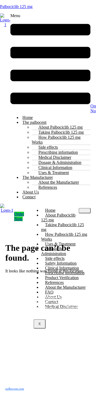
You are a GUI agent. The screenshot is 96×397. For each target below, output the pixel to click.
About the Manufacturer (65, 287)
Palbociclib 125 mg (16, 6)
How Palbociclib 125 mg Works (56, 139)
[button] (50, 62)
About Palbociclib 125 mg (58, 217)
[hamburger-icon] (85, 210)
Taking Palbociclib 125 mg (62, 227)
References (47, 187)
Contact (28, 197)
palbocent (14, 388)
